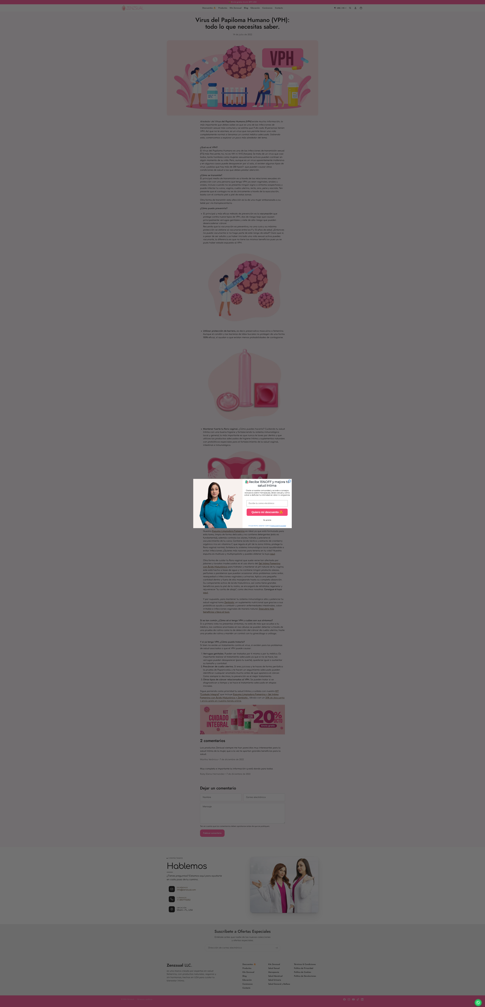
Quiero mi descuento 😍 (267, 512)
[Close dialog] (289, 481)
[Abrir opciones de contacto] (478, 1003)
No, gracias (267, 520)
